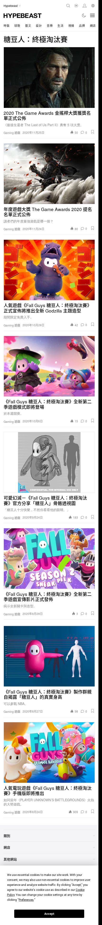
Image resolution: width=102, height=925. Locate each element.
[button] (92, 131)
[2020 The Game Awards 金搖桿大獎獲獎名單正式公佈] (49, 77)
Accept (49, 914)
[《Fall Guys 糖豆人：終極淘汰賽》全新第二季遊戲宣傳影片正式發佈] (49, 558)
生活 (60, 25)
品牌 (82, 25)
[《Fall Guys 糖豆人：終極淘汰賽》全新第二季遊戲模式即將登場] (49, 366)
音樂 (50, 25)
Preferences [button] (26, 900)
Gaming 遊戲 (12, 133)
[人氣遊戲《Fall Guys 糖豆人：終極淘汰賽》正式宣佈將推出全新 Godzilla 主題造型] (49, 269)
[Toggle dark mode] (84, 15)
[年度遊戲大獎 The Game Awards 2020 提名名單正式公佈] (49, 173)
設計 (39, 25)
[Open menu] (92, 15)
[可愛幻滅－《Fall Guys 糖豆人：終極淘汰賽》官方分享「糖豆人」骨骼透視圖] (49, 462)
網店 (93, 25)
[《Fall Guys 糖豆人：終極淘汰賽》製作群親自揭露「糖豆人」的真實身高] (49, 656)
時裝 (6, 25)
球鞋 (17, 25)
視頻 (71, 25)
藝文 (28, 25)
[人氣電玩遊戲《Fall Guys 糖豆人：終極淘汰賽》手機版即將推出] (49, 752)
